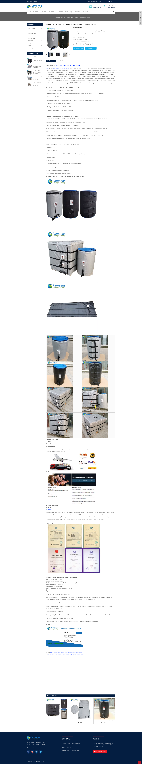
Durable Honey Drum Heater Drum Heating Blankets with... (37, 60)
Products (35, 12)
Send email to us (79, 48)
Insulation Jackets (31, 28)
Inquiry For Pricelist (101, 751)
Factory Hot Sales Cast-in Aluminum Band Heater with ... (38, 66)
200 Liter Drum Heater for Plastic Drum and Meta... (80, 721)
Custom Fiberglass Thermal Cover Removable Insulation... (37, 84)
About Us (43, 12)
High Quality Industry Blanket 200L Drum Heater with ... (37, 72)
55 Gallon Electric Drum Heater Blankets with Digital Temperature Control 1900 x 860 (65, 654)
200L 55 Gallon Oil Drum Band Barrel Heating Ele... (104, 721)
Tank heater (75, 17)
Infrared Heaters (31, 45)
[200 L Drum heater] (57, 708)
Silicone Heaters (31, 35)
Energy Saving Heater (32, 31)
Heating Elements (31, 38)
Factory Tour (53, 12)
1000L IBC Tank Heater (85, 17)
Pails (60, 65)
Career (89, 1)
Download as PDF (91, 48)
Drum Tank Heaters (65, 17)
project (61, 12)
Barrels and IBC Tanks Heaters (71, 65)
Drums (57, 65)
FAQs (71, 12)
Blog (66, 12)
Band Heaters (30, 40)
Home (29, 12)
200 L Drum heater (57, 721)
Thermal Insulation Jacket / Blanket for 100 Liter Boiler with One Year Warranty (66, 652)
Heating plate (30, 43)
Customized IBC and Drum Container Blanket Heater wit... (37, 78)
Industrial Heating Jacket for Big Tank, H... (71, 750)
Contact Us (101, 1)
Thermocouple (31, 48)
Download (85, 12)
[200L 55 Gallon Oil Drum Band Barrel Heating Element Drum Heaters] (104, 708)
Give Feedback (94, 1)
